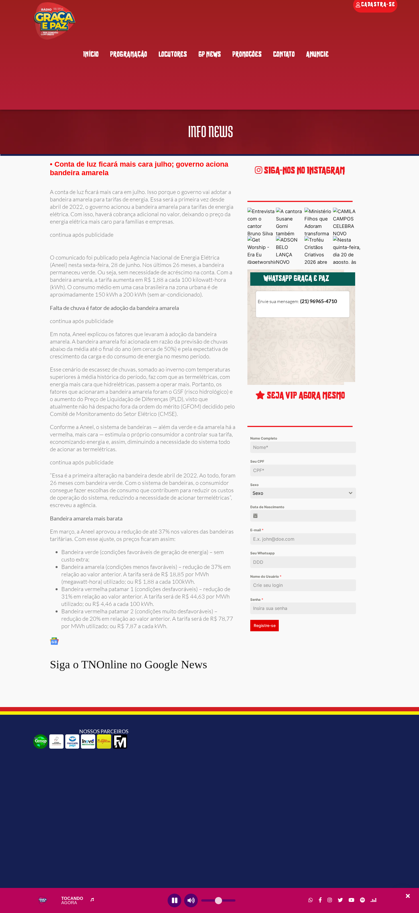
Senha (256, 599)
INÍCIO (91, 55)
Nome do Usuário (266, 576)
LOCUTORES (172, 55)
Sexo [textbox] (258, 493)
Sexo (254, 485)
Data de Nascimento (267, 507)
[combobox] (303, 493)
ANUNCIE (317, 55)
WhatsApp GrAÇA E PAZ (296, 278)
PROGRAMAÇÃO (128, 55)
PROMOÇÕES (247, 55)
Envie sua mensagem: (297, 301)
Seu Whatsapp (262, 553)
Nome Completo (263, 438)
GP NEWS (209, 55)
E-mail (257, 530)
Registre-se (265, 625)
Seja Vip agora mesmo (305, 396)
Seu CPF (257, 461)
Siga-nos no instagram (303, 171)
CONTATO (284, 55)
